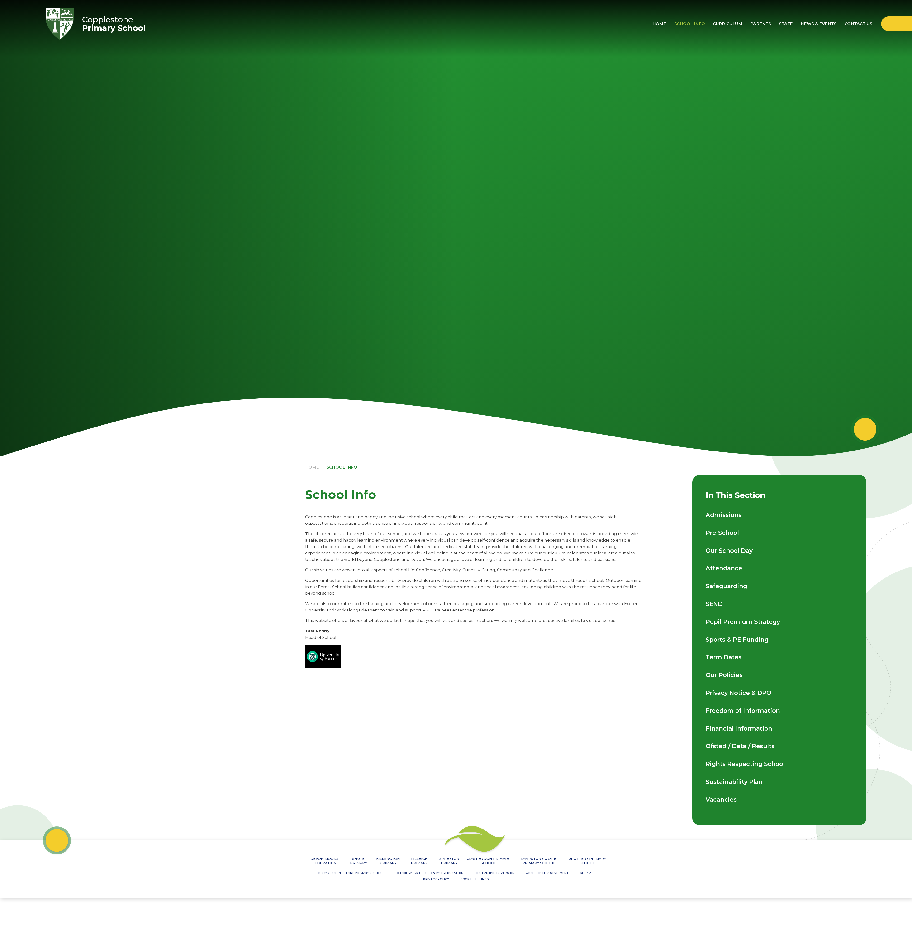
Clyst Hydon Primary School (488, 861)
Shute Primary (358, 861)
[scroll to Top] (57, 840)
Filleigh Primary (419, 861)
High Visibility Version (495, 873)
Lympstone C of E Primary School (538, 861)
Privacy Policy (436, 879)
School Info (342, 467)
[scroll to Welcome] (865, 429)
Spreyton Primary (449, 861)
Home (312, 467)
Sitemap (587, 873)
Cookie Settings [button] (475, 879)
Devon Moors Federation (324, 861)
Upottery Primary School (587, 861)
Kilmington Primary (388, 861)
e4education (452, 873)
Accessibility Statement (547, 873)
